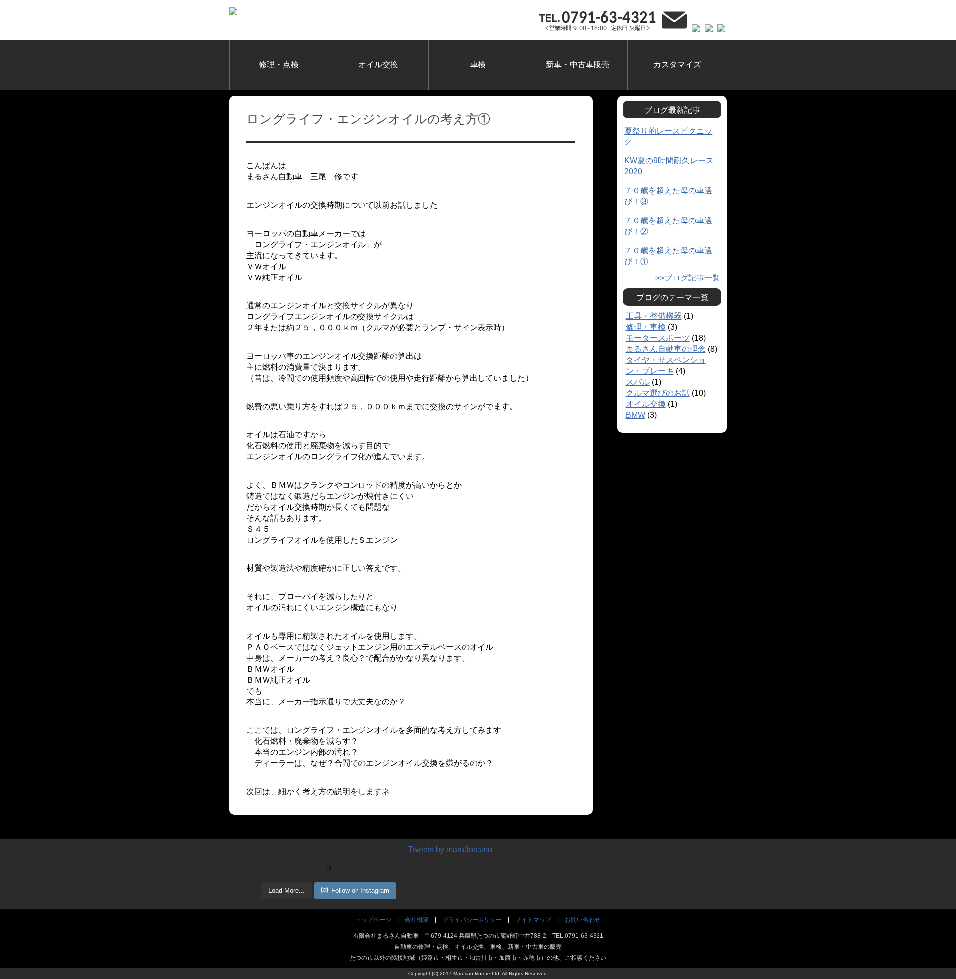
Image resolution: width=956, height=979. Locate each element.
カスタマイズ (677, 64)
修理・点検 (279, 64)
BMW (635, 415)
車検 (478, 64)
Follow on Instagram (360, 890)
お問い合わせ (582, 919)
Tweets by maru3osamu (450, 849)
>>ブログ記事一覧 (687, 278)
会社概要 (417, 919)
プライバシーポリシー (472, 919)
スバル (638, 382)
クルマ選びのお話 (658, 393)
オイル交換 (378, 64)
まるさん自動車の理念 (666, 349)
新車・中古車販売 (577, 64)
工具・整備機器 (654, 316)
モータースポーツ (658, 338)
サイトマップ (533, 919)
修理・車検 (646, 327)
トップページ (373, 919)
